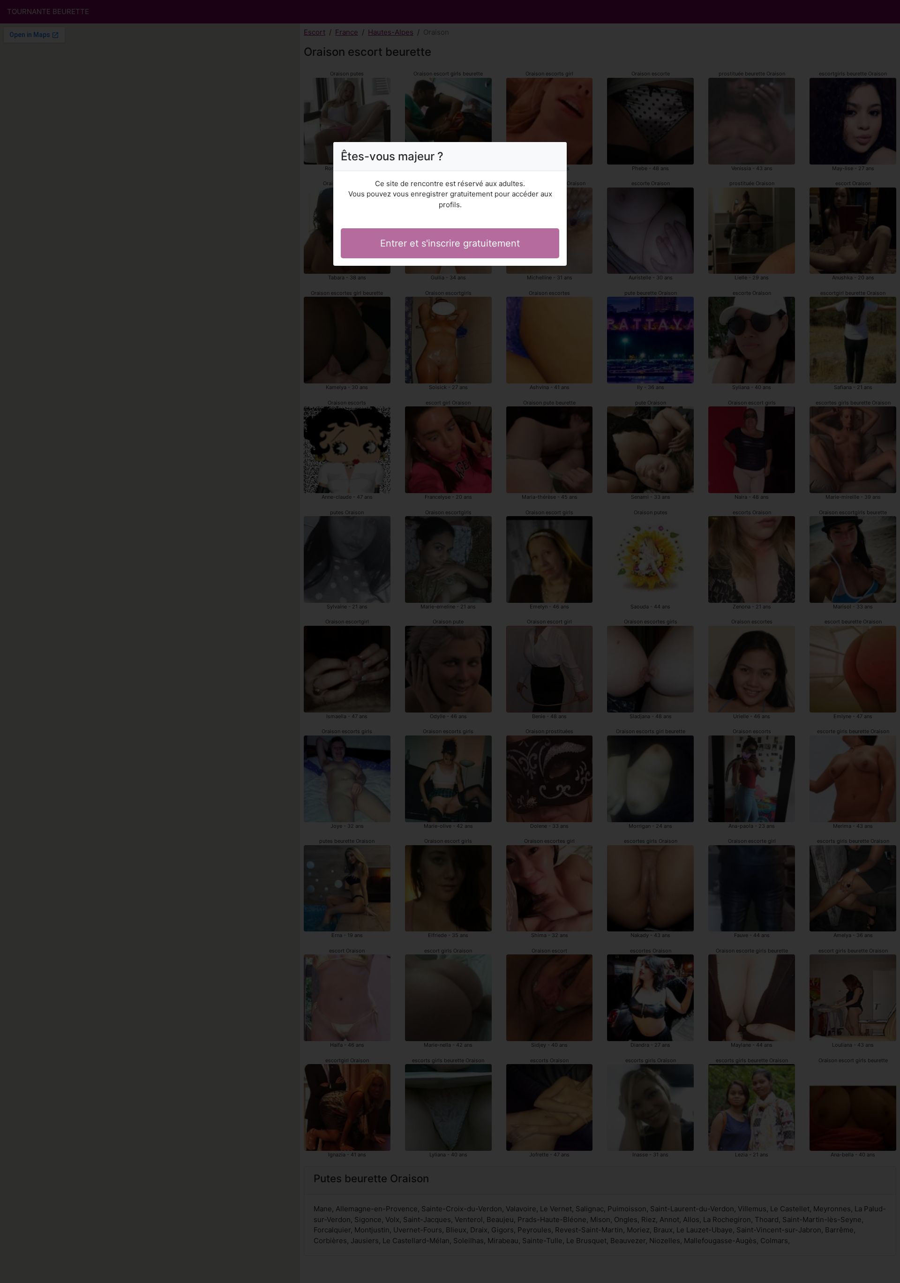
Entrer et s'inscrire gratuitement (450, 243)
